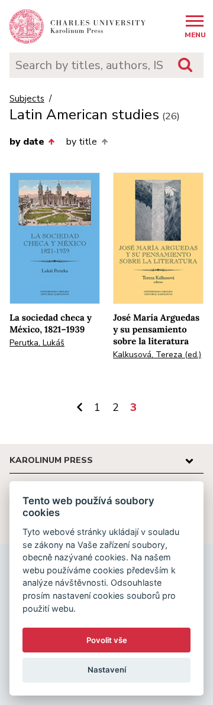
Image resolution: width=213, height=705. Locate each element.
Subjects (26, 99)
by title (81, 141)
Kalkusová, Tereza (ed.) (157, 354)
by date (26, 141)
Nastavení (107, 669)
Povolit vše (106, 640)
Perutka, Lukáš (36, 342)
